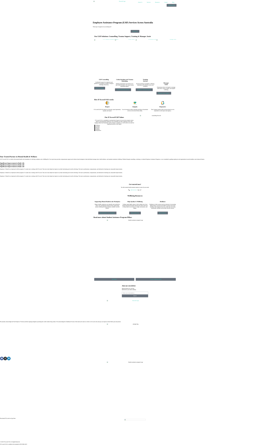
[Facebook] (2, 358)
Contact (166, 2)
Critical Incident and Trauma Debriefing (124, 80)
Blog (173, 2)
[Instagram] (5, 358)
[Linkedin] (9, 358)
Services (149, 2)
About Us (140, 2)
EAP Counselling (104, 79)
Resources (157, 2)
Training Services (145, 80)
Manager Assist (166, 83)
